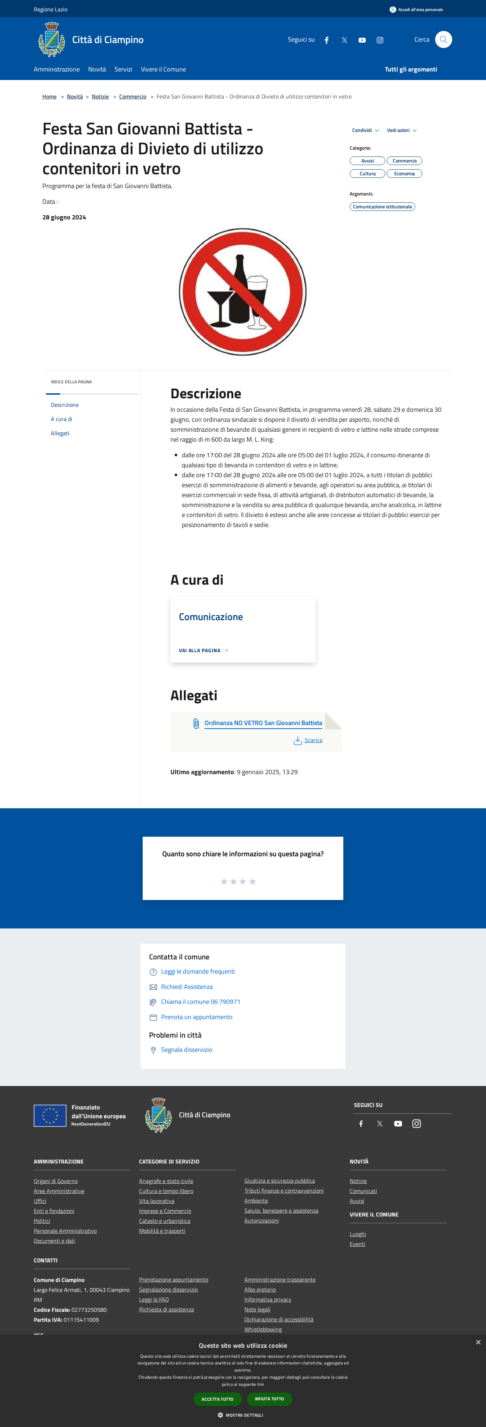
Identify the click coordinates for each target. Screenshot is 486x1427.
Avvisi (357, 1201)
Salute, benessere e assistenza (281, 1210)
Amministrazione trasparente (280, 1279)
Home (49, 96)
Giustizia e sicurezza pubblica (279, 1180)
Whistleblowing (263, 1329)
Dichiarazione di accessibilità (278, 1319)
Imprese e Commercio (165, 1211)
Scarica (313, 740)
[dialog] (243, 1381)
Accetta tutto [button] (217, 1399)
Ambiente (256, 1200)
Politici (42, 1220)
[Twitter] (341, 39)
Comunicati (363, 1191)
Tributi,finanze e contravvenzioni (284, 1190)
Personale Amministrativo (65, 1230)
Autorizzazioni (261, 1220)
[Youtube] (359, 39)
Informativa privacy (267, 1299)
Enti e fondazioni (54, 1211)
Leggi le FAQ (154, 1299)
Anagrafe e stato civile (166, 1181)
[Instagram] (377, 39)
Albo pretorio (260, 1289)
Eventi (357, 1244)
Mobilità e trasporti (162, 1230)
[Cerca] (443, 39)
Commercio (132, 96)
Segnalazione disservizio (168, 1289)
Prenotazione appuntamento (173, 1279)
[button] (243, 1414)
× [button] (478, 1342)
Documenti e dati (54, 1240)
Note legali (257, 1309)
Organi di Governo (56, 1181)
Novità (75, 96)
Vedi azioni (399, 130)
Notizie (100, 96)
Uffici (40, 1201)
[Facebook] (324, 39)
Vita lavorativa (156, 1201)
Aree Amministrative (59, 1191)
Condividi (362, 130)
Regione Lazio (50, 9)
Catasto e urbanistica (164, 1220)
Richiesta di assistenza (166, 1309)
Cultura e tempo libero (166, 1191)
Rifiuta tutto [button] (269, 1398)
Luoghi (358, 1234)
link (260, 1384)
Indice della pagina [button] (71, 381)
